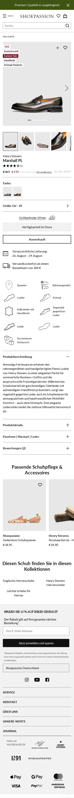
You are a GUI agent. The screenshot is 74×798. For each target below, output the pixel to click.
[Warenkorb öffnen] (65, 16)
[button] (37, 166)
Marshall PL (9, 36)
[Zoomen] (57, 47)
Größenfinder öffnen (32, 217)
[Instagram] (27, 680)
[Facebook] (47, 680)
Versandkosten (44, 172)
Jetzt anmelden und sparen (36, 643)
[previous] (8, 88)
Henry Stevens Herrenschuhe (55, 583)
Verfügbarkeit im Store (37, 227)
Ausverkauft (37, 239)
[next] (66, 88)
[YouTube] (37, 680)
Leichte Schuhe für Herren (18, 593)
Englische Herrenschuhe (18, 580)
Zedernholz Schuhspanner (19, 540)
